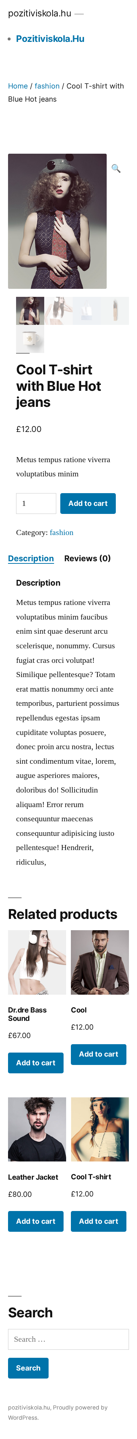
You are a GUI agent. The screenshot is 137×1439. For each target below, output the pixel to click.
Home (18, 86)
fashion (47, 86)
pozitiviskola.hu (39, 13)
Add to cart (88, 503)
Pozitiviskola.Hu (50, 38)
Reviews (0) (87, 558)
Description (31, 558)
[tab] (31, 558)
